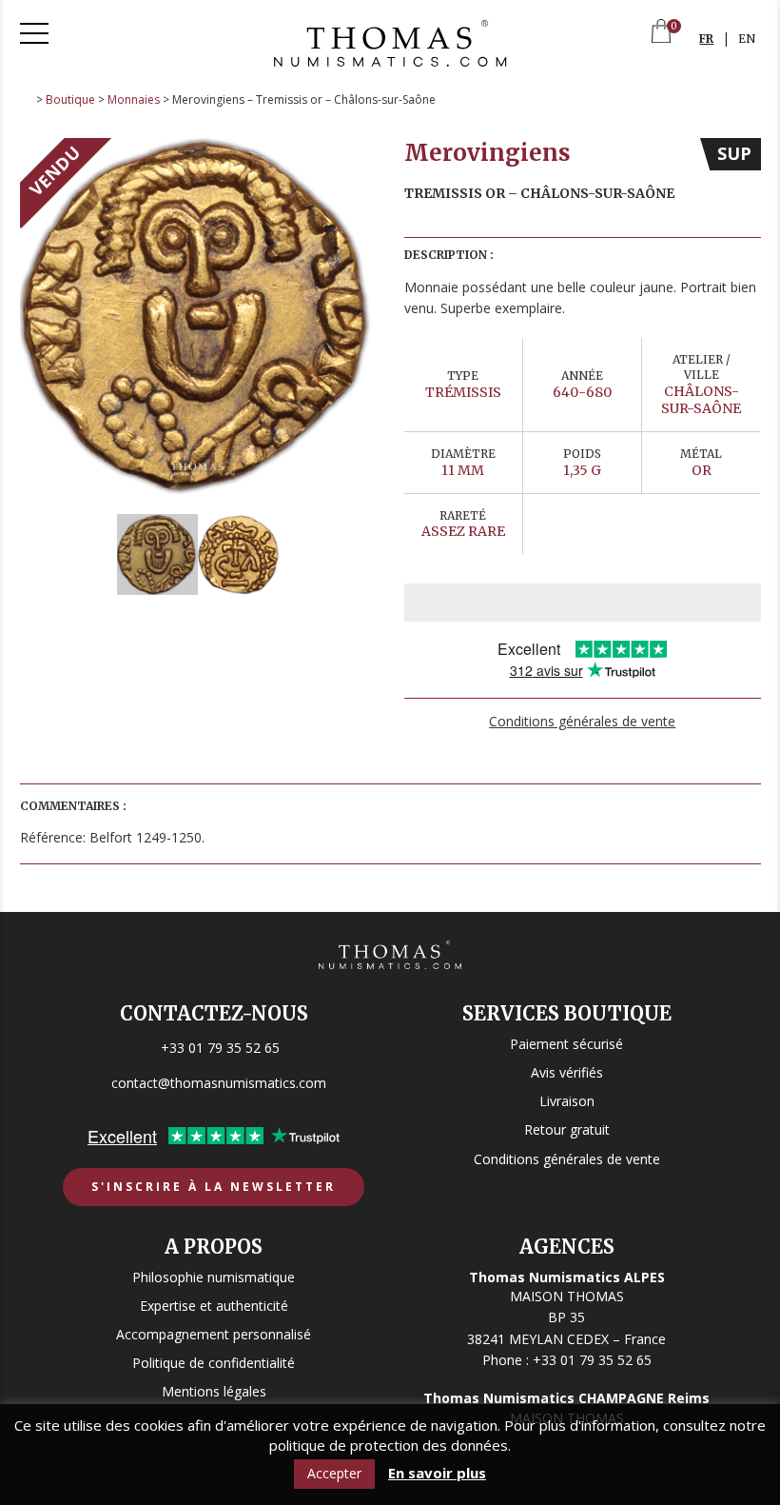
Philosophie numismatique (213, 1277)
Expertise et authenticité (214, 1306)
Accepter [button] (334, 1473)
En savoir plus (437, 1473)
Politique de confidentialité (213, 1363)
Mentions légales (214, 1391)
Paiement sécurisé (566, 1044)
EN (746, 38)
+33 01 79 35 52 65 (220, 1048)
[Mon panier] (661, 33)
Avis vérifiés (567, 1072)
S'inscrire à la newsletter (213, 1186)
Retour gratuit (567, 1129)
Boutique (70, 99)
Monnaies (133, 99)
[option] (198, 316)
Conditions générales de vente (582, 721)
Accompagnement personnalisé (213, 1334)
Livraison (567, 1101)
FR (706, 38)
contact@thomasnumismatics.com (218, 1083)
